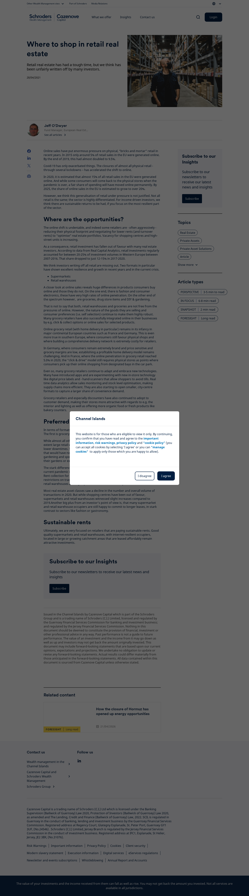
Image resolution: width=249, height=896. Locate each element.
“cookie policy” (154, 443)
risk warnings (105, 443)
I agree (166, 476)
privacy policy (126, 443)
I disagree (144, 476)
